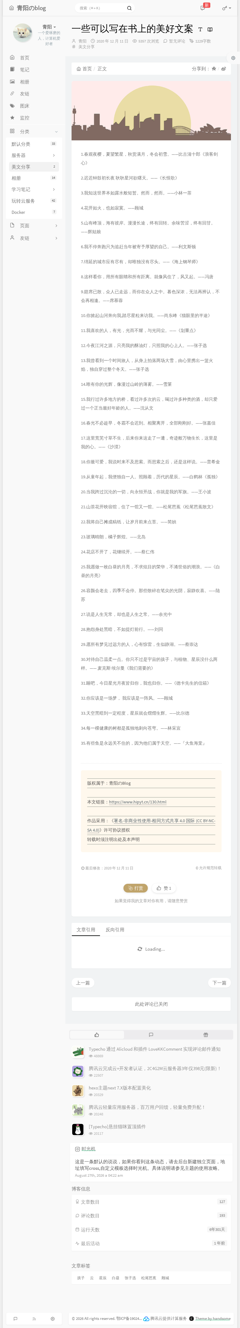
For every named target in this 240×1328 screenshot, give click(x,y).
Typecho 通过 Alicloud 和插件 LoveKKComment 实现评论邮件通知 (155, 1049)
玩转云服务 (33, 201)
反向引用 (115, 930)
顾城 (165, 1277)
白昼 (115, 1277)
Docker (33, 212)
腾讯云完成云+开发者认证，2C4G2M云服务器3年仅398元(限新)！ (155, 1068)
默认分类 (33, 144)
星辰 (103, 1277)
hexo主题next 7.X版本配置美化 (120, 1088)
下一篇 (219, 983)
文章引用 (86, 930)
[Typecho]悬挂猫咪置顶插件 (117, 1126)
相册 (33, 178)
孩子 (81, 1277)
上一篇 (83, 983)
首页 (87, 69)
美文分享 (33, 167)
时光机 (89, 1149)
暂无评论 (177, 41)
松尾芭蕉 (148, 1277)
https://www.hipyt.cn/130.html (138, 802)
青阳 (82, 41)
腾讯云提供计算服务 (168, 1318)
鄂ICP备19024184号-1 (134, 1318)
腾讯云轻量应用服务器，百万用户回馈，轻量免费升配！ (147, 1107)
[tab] (96, 1034)
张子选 (130, 1277)
